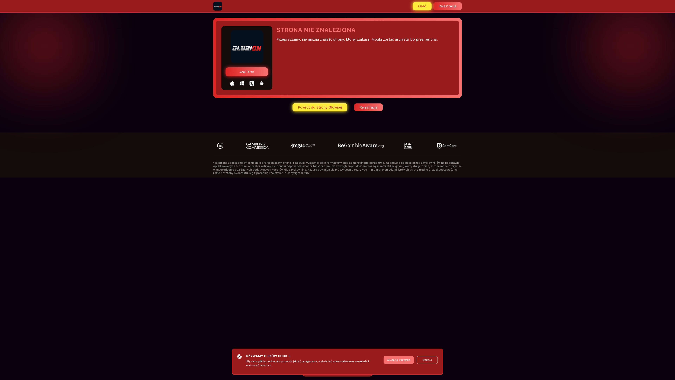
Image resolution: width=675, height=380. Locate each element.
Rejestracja (448, 6)
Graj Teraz (247, 72)
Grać (422, 6)
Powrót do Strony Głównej (320, 107)
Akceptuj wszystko (398, 360)
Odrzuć (427, 360)
